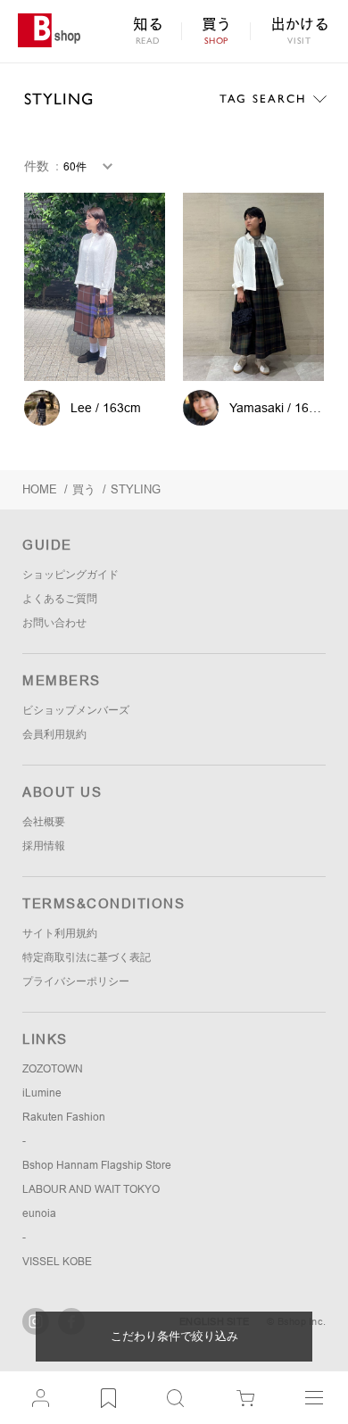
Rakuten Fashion (63, 1117)
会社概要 (43, 821)
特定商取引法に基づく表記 (86, 957)
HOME (39, 489)
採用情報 (43, 846)
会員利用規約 (54, 734)
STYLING (59, 98)
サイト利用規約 (59, 933)
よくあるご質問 (59, 598)
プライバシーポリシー (75, 981)
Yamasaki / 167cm (281, 408)
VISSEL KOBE (57, 1261)
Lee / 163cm (105, 408)
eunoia (39, 1213)
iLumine (42, 1093)
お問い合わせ (54, 623)
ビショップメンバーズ (75, 710)
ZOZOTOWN (52, 1069)
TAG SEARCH (263, 98)
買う (83, 489)
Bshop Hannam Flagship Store (96, 1165)
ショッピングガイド (70, 574)
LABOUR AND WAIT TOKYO (91, 1189)
